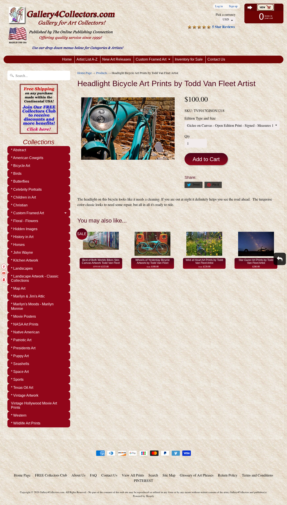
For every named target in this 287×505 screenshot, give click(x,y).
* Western (18, 415)
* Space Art (20, 372)
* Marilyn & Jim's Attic (28, 296)
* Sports (17, 379)
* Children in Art (23, 197)
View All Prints (133, 475)
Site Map (169, 475)
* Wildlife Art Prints (25, 423)
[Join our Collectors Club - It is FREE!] (39, 131)
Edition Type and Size (200, 118)
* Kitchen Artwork (24, 260)
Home (67, 59)
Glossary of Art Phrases (196, 475)
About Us (78, 475)
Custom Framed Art (151, 59)
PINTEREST (143, 480)
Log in (219, 6)
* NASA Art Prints (24, 324)
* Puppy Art (20, 356)
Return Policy (227, 475)
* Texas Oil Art (22, 387)
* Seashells (20, 364)
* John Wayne (22, 252)
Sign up (233, 6)
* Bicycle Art (20, 166)
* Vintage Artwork (24, 395)
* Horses (18, 245)
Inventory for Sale (189, 59)
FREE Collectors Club (51, 475)
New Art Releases (116, 59)
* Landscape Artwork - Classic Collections (35, 278)
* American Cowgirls (27, 158)
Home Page (84, 73)
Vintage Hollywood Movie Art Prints (34, 405)
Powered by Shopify (143, 496)
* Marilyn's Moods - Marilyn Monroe (32, 306)
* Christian (19, 205)
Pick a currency (225, 14)
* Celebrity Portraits (26, 189)
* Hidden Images (24, 229)
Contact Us (216, 59)
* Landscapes (22, 268)
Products (101, 73)
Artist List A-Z (87, 59)
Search (153, 475)
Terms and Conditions (257, 475)
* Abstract (18, 150)
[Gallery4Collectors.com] (66, 28)
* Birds (16, 173)
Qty (187, 136)
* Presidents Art (23, 348)
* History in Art (22, 237)
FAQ (93, 475)
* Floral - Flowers (24, 221)
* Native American (25, 332)
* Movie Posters (23, 316)
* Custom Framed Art (27, 213)
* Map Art (18, 288)
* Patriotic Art (21, 340)
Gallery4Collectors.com (52, 492)
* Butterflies (20, 181)
